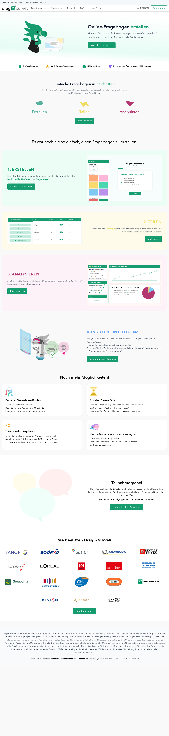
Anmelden (143, 8)
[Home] (15, 8)
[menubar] (66, 8)
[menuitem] (38, 8)
